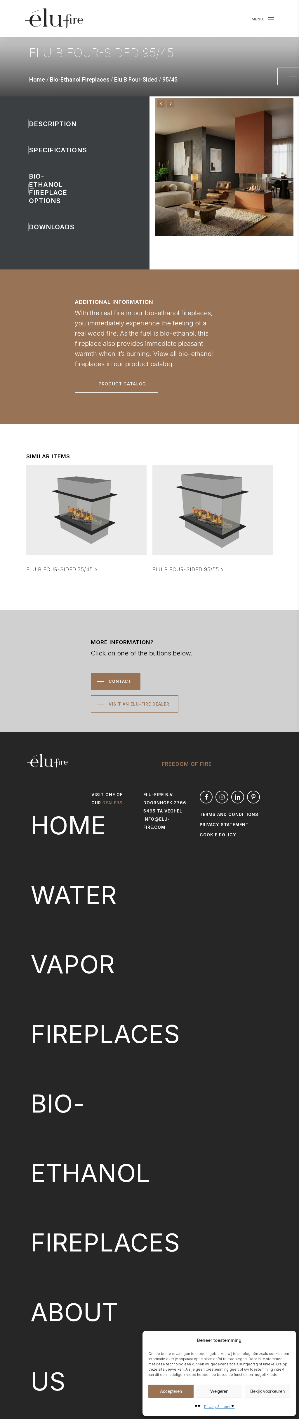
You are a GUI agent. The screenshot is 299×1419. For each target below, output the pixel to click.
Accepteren (171, 1391)
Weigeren (219, 1391)
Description (39, 124)
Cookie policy (218, 834)
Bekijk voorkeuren (267, 1391)
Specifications (39, 150)
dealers (112, 802)
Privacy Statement (219, 1406)
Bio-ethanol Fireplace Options (39, 188)
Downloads (39, 227)
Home (37, 79)
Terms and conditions (229, 814)
